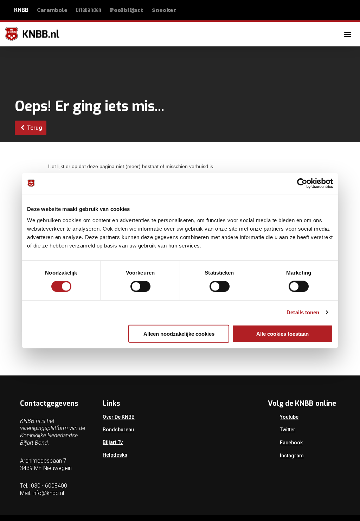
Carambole (52, 10)
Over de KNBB (119, 417)
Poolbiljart (126, 10)
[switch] (140, 286)
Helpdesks (115, 455)
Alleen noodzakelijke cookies (178, 333)
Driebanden (88, 10)
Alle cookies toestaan (282, 333)
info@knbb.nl (48, 493)
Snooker (164, 10)
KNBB (21, 10)
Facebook (291, 442)
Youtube (289, 417)
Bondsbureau (118, 429)
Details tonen (303, 312)
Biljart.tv (113, 442)
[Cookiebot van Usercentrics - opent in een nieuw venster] (302, 183)
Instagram (292, 455)
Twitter (287, 429)
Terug (34, 127)
